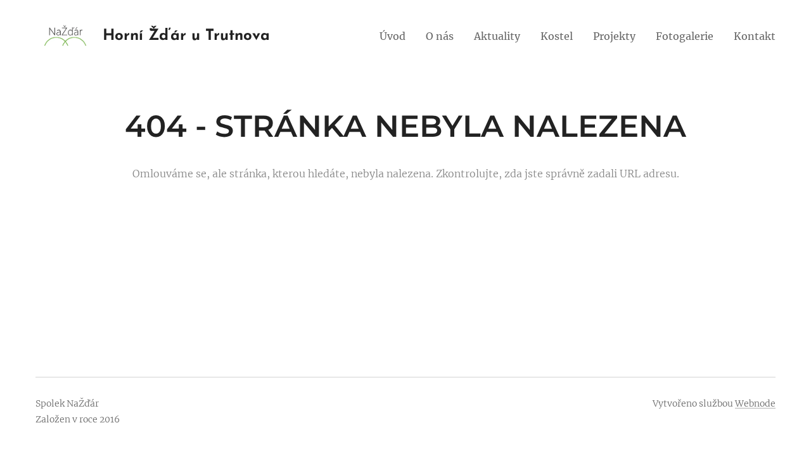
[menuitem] (396, 36)
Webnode (755, 403)
